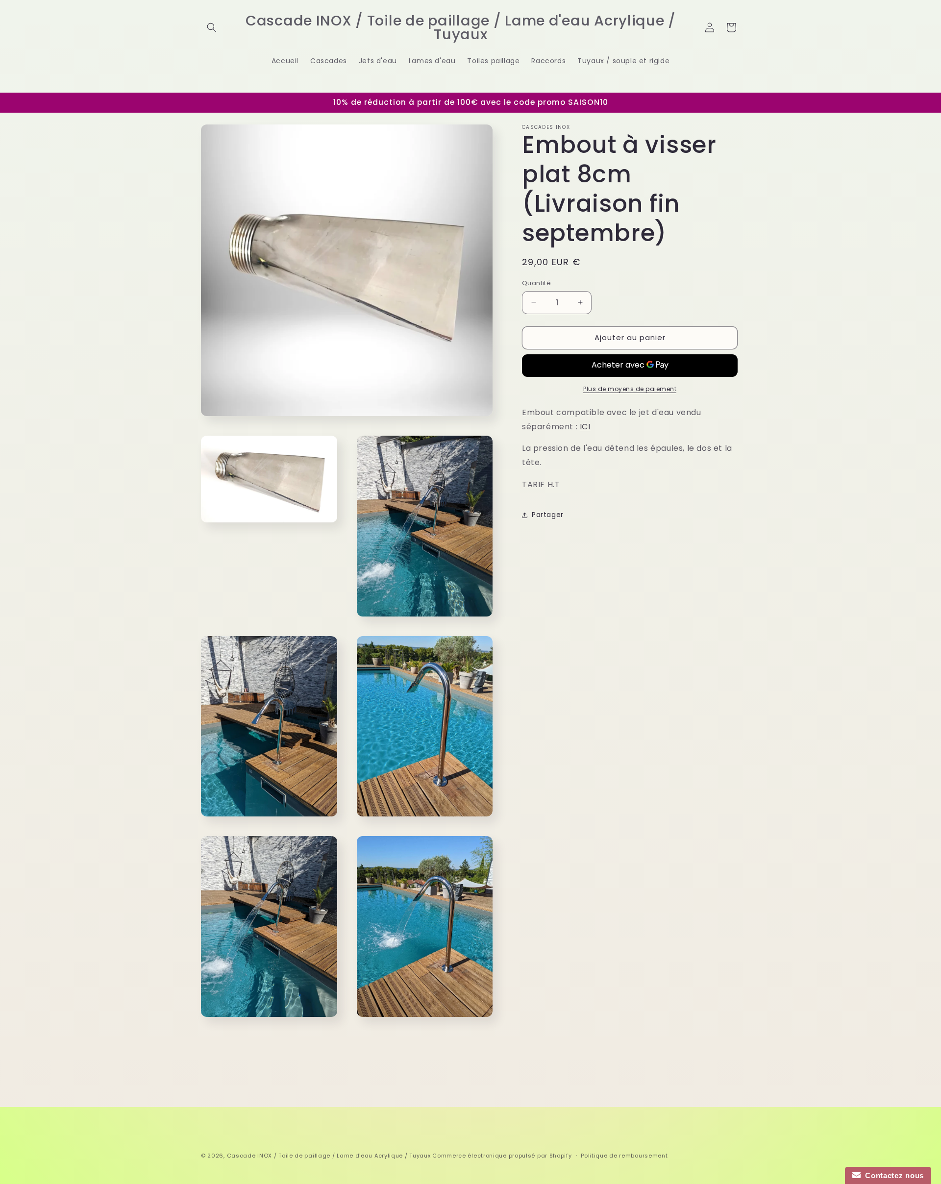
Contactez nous (892, 1175)
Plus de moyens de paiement (629, 389)
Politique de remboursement (624, 1155)
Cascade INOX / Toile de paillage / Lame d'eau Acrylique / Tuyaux (329, 1155)
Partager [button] (548, 514)
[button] (212, 27)
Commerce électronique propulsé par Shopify (501, 1155)
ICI (585, 426)
